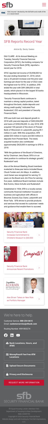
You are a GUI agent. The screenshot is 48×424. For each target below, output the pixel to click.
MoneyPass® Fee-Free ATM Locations (22, 355)
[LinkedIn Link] (13, 336)
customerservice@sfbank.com (23, 324)
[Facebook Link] (7, 336)
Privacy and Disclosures (21, 374)
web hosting (22, 419)
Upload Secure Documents (22, 365)
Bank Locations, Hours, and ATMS (23, 344)
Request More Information (24, 382)
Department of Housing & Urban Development (23, 411)
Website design (8, 419)
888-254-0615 (26, 321)
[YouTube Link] (19, 336)
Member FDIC (34, 409)
